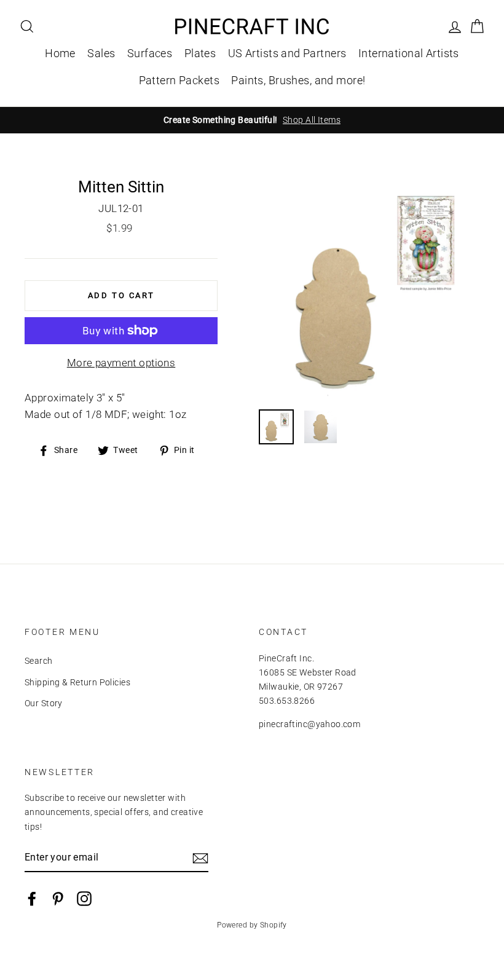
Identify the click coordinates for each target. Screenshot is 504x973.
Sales (101, 53)
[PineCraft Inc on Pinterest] (57, 898)
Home (60, 53)
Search (39, 661)
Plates (200, 53)
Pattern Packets (179, 80)
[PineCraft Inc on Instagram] (84, 898)
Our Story (44, 703)
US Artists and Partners (287, 53)
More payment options (121, 363)
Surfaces (149, 53)
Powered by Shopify (252, 925)
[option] (252, 120)
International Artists (408, 53)
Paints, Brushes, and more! (298, 80)
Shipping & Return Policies (77, 682)
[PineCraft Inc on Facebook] (32, 898)
